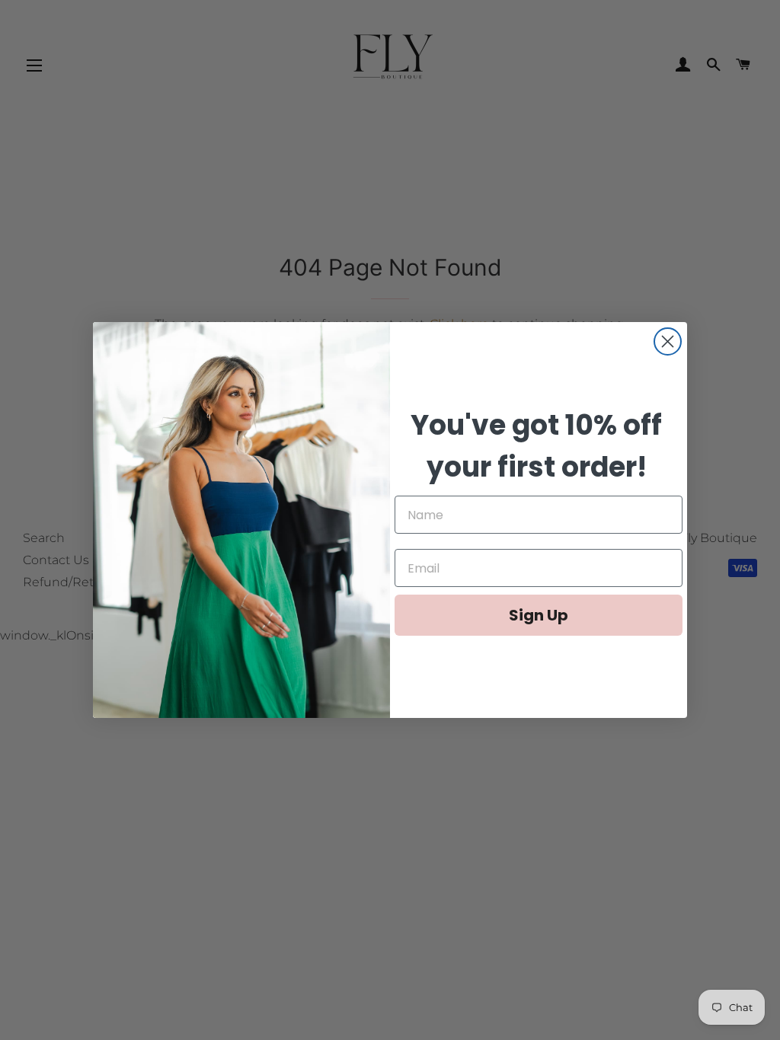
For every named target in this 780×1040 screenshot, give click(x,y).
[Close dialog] (667, 341)
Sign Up (538, 615)
